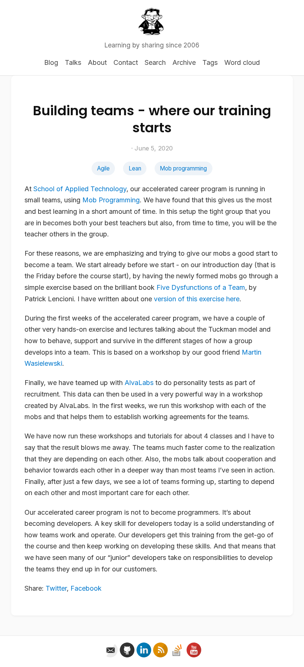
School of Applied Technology (79, 189)
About (97, 62)
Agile (103, 168)
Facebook (86, 588)
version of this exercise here (196, 299)
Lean (135, 168)
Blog (51, 62)
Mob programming (183, 168)
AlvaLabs (139, 382)
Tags (210, 62)
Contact (125, 62)
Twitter (56, 588)
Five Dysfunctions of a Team (200, 287)
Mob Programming (111, 200)
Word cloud (242, 62)
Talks (73, 62)
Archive (184, 62)
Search (155, 62)
